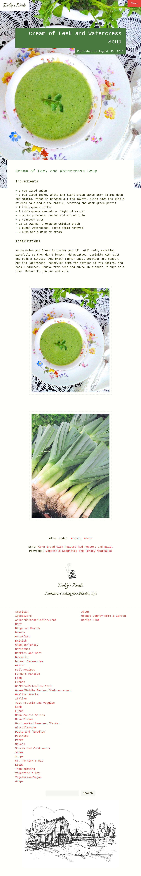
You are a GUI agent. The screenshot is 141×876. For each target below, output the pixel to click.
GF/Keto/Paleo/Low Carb (33, 686)
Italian (21, 698)
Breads (20, 632)
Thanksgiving (25, 769)
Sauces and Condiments (32, 748)
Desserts (21, 657)
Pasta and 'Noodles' (31, 731)
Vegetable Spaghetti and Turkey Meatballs (79, 551)
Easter (20, 665)
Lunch (19, 711)
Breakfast (22, 636)
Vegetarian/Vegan (28, 777)
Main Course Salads (30, 715)
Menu (134, 3)
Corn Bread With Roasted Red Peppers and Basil (75, 546)
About (85, 611)
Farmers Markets (27, 673)
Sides (19, 752)
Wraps (19, 781)
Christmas (22, 649)
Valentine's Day (27, 773)
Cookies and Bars (28, 653)
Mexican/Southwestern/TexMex (37, 723)
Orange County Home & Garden (103, 616)
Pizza (19, 740)
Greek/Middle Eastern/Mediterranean (43, 690)
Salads (20, 744)
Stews (19, 764)
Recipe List (90, 620)
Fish (18, 678)
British (21, 640)
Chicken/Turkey (26, 645)
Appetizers (23, 616)
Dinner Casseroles (29, 661)
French (75, 538)
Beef (18, 624)
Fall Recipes (25, 669)
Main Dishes (24, 719)
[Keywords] (62, 793)
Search (88, 793)
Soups (88, 538)
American (21, 611)
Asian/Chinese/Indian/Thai (35, 620)
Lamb (18, 707)
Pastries (21, 736)
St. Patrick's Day (29, 760)
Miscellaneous (26, 727)
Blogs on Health (27, 628)
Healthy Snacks (26, 694)
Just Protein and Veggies (35, 702)
